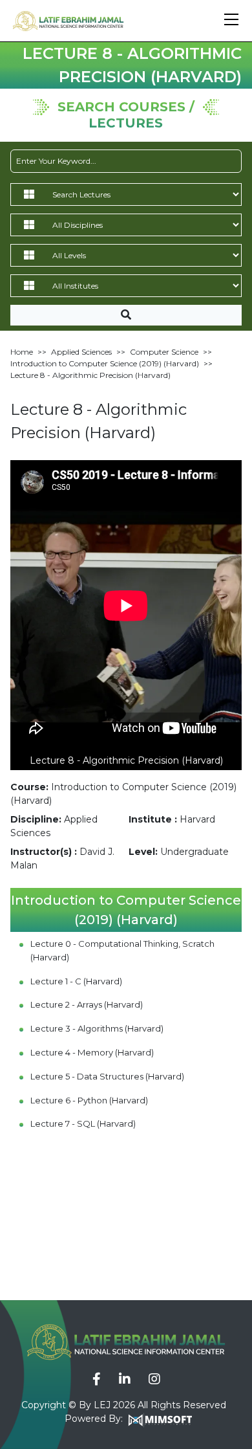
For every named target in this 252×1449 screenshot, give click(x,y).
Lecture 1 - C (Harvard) (76, 981)
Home (21, 352)
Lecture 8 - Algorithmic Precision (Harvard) (90, 375)
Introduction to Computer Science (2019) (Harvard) (104, 363)
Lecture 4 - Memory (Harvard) (92, 1052)
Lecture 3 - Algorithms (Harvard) (96, 1028)
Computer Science (164, 352)
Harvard (197, 819)
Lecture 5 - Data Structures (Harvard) (107, 1076)
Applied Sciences (81, 352)
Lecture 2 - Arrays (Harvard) (86, 1004)
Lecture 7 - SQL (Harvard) (83, 1123)
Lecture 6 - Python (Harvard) (89, 1100)
